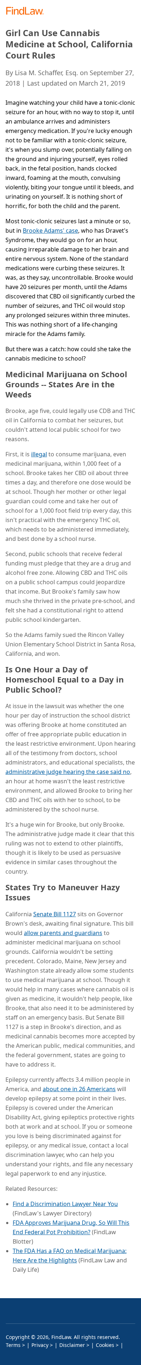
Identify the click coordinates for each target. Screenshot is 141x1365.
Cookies (105, 1345)
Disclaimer (72, 1345)
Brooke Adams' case (50, 230)
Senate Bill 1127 (54, 914)
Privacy (39, 1345)
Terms (13, 1345)
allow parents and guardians (63, 933)
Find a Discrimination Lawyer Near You (65, 1204)
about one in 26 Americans (79, 1089)
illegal (39, 454)
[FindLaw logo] (27, 11)
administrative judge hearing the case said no (67, 772)
